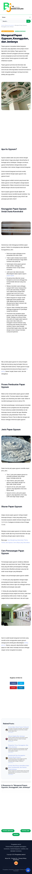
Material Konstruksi (20, 31)
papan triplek (10, 275)
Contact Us (14, 858)
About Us (7, 858)
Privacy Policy (22, 858)
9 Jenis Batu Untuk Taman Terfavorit (18, 727)
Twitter (20, 683)
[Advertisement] (16, 123)
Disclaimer (16, 859)
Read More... (11, 732)
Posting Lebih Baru (8, 830)
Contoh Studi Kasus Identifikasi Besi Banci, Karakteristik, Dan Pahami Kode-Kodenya (18, 767)
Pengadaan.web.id (20, 854)
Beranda (16, 834)
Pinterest (13, 687)
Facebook (13, 683)
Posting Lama (25, 830)
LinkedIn (21, 687)
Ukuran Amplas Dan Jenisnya (16, 736)
